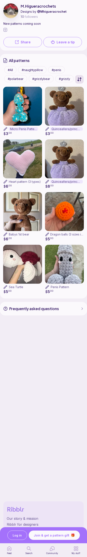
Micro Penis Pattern (23, 129)
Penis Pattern (60, 287)
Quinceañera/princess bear (67, 181)
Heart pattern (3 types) (25, 181)
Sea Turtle (16, 287)
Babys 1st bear (19, 234)
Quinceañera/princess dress (67, 129)
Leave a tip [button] (66, 42)
